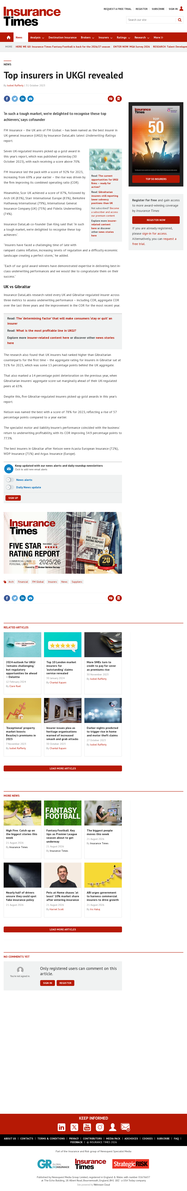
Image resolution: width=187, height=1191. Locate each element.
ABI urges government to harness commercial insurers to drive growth (103, 896)
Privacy (74, 1138)
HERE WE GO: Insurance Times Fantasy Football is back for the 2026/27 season (63, 46)
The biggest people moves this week (100, 832)
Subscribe (158, 8)
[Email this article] (30, 98)
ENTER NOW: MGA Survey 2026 (131, 46)
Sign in (76, 91)
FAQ (176, 1138)
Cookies (147, 1138)
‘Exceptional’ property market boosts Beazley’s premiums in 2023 (21, 733)
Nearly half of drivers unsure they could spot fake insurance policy (21, 896)
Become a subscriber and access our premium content (105, 212)
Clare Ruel (15, 686)
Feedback (76, 1142)
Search (180, 20)
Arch (11, 581)
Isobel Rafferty (15, 85)
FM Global (38, 581)
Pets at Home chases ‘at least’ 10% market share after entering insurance (62, 896)
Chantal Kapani (58, 682)
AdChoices (131, 1138)
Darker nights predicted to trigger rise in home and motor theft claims (102, 731)
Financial (23, 581)
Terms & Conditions (51, 1138)
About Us (10, 1138)
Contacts (26, 1138)
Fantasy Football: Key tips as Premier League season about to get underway (61, 836)
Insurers (52, 581)
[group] (157, 37)
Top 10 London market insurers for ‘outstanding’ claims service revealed (61, 667)
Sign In (173, 8)
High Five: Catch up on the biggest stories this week (21, 834)
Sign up (13, 498)
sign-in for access (154, 233)
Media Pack (113, 1138)
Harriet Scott (57, 909)
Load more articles (63, 768)
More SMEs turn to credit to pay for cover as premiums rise (101, 665)
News (7, 64)
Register (142, 8)
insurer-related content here (104, 224)
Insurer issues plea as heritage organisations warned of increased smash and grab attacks (62, 733)
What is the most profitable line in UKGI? (46, 330)
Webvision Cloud (102, 1184)
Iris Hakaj (95, 909)
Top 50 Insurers (156, 179)
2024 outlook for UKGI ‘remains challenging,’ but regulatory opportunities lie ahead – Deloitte (21, 669)
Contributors (92, 1138)
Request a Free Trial (117, 8)
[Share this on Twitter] (15, 98)
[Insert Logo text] (32, 25)
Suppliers (77, 581)
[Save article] (118, 98)
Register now (156, 220)
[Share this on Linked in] (22, 98)
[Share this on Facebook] (7, 98)
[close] (122, 91)
